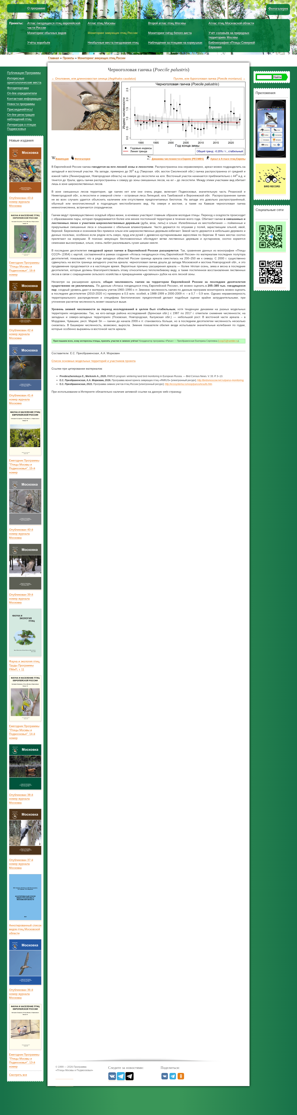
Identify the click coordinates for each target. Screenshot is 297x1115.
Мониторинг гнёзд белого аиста (170, 33)
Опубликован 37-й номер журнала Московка (21, 863)
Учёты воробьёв (38, 42)
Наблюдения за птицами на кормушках (175, 42)
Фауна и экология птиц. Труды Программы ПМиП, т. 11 (24, 665)
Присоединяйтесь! (20, 109)
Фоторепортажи (18, 88)
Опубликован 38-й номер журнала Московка (21, 798)
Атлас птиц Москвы (101, 23)
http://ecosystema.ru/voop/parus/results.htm (188, 384)
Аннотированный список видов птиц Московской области (25, 929)
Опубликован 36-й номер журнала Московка (21, 993)
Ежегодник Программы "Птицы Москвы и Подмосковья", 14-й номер (24, 732)
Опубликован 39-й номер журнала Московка (21, 598)
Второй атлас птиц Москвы (167, 23)
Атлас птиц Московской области (231, 23)
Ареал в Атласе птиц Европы (227, 159)
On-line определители (22, 93)
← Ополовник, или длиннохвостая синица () (94, 78)
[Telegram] (121, 1079)
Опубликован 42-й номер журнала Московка (21, 334)
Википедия (62, 159)
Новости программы (21, 104)
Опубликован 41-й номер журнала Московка (21, 399)
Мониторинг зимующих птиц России (112, 33)
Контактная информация (24, 98)
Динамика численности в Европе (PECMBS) (178, 159)
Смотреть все (18, 1074)
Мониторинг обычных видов (46, 33)
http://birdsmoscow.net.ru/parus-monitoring (220, 380)
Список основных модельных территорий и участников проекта (94, 360)
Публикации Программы (24, 72)
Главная (53, 58)
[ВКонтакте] (112, 1079)
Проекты (68, 58)
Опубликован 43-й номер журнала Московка (21, 201)
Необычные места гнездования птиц (113, 42)
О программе (36, 8)
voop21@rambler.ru (228, 341)
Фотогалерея (278, 8)
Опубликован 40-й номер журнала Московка (21, 533)
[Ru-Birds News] (129, 1079)
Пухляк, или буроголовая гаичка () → (209, 78)
